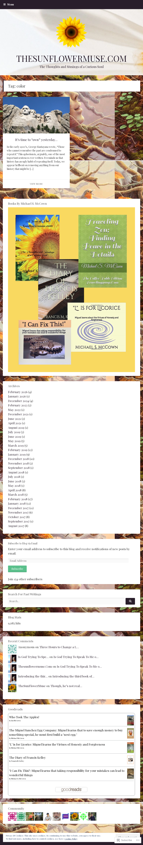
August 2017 (16, 526)
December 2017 (18, 508)
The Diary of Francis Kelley (27, 757)
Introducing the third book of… (73, 676)
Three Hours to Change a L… (59, 647)
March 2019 (16, 445)
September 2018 (19, 468)
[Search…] (130, 601)
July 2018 (14, 477)
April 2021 (14, 423)
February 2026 (18, 392)
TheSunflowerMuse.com (71, 58)
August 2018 (16, 472)
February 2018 (17, 499)
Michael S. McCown (18, 778)
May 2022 (14, 410)
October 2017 (16, 517)
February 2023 (17, 405)
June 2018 (14, 481)
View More (36, 183)
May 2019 (14, 441)
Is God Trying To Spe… (33, 657)
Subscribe (17, 568)
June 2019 (14, 436)
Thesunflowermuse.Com (35, 666)
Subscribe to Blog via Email (22, 543)
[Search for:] (71, 601)
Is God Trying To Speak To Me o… (76, 657)
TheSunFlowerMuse (32, 686)
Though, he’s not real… (66, 686)
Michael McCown (17, 738)
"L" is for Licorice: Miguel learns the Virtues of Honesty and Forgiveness (57, 744)
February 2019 (17, 450)
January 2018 (17, 503)
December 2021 (18, 414)
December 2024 (18, 401)
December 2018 (18, 459)
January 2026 (17, 396)
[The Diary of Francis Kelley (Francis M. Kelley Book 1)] (130, 763)
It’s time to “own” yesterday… (36, 140)
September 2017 (18, 521)
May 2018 (14, 485)
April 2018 (14, 490)
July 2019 (14, 432)
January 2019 (17, 454)
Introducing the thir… (33, 676)
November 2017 (18, 512)
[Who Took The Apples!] (130, 724)
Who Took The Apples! (24, 717)
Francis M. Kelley (17, 761)
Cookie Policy (71, 838)
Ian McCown (16, 720)
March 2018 (16, 494)
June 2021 (14, 419)
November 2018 (18, 463)
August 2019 (16, 428)
